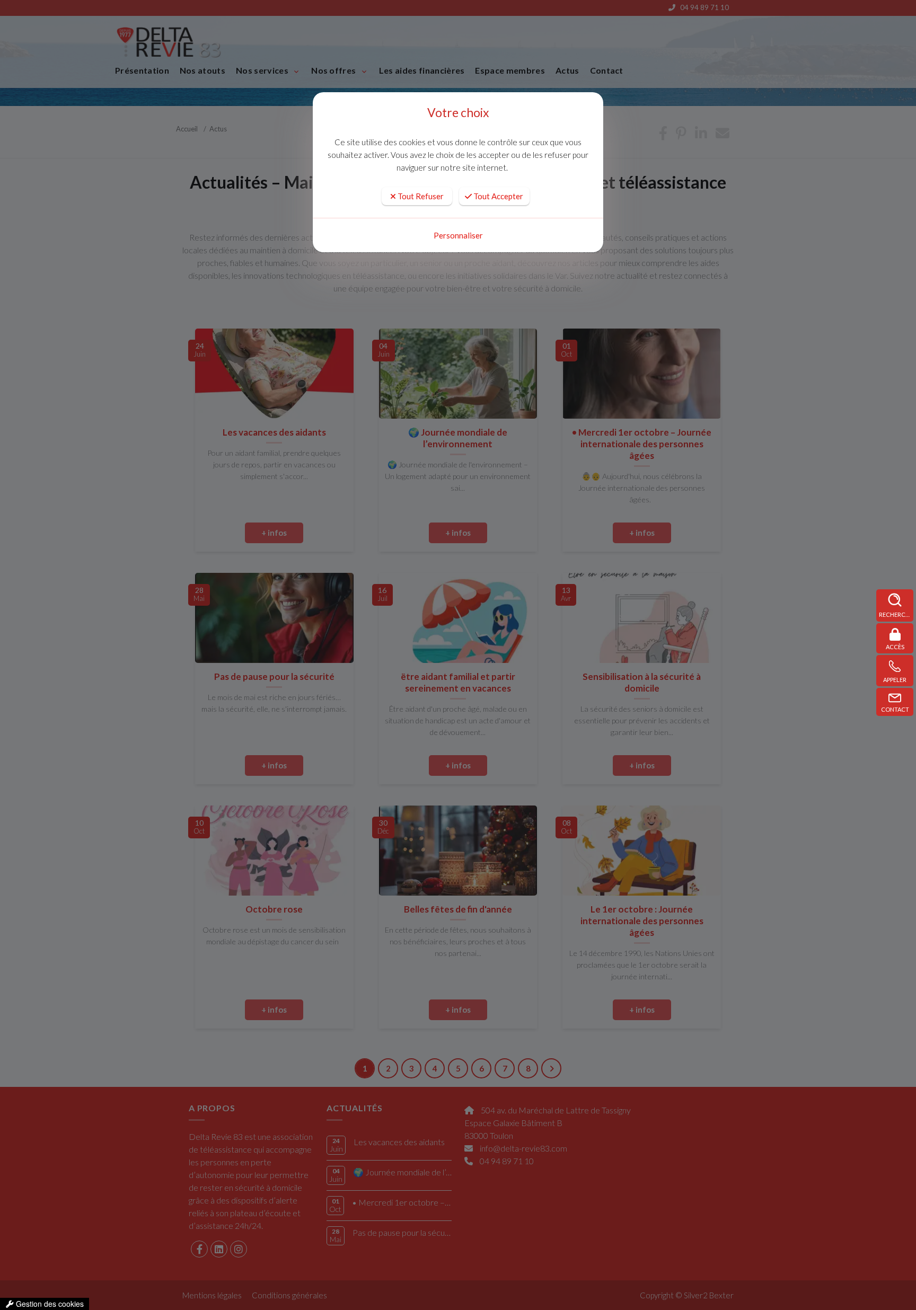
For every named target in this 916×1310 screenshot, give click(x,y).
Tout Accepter (497, 196)
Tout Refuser (420, 196)
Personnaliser (458, 235)
